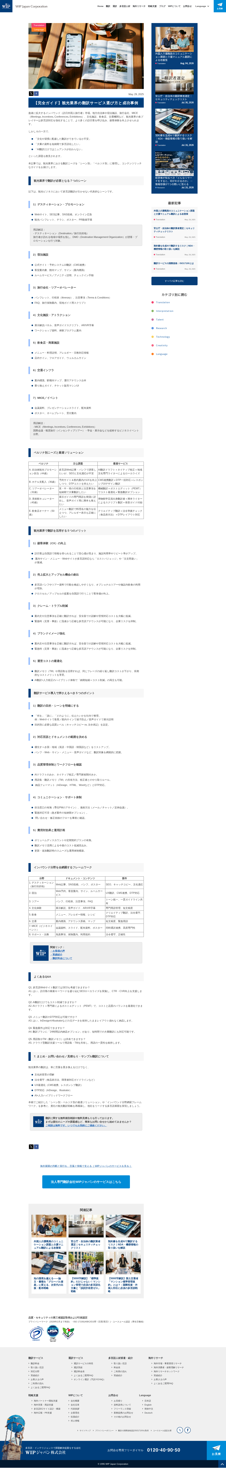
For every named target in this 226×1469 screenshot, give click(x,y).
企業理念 (75, 1413)
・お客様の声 (57, 951)
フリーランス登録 (122, 1409)
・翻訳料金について (61, 958)
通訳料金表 (79, 1371)
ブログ (162, 6)
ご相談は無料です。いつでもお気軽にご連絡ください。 (76, 1125)
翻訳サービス (35, 1358)
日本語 (148, 1401)
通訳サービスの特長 (83, 1363)
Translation (39, 25)
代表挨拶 (75, 1409)
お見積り (118, 1401)
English (148, 1405)
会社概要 (75, 1401)
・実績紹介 (56, 954)
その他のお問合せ (122, 1417)
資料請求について (122, 1405)
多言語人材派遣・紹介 (120, 1358)
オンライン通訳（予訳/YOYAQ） (89, 1379)
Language (39, 29)
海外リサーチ (139, 6)
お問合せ (187, 6)
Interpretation (164, 310)
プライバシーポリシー (104, 1431)
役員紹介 (75, 1417)
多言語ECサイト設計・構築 (47, 1409)
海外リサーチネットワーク (167, 1371)
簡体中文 (149, 1409)
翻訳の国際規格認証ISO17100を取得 (133, 1431)
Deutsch (149, 1413)
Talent (160, 319)
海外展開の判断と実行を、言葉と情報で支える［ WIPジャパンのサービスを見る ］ (86, 1166)
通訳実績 (78, 1367)
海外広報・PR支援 (43, 1413)
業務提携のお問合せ (123, 1413)
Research (161, 328)
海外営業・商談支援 (43, 1405)
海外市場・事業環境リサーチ (168, 1363)
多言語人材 (124, 6)
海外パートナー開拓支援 (45, 1401)
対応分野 (35, 1371)
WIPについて (174, 6)
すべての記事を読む (174, 281)
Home (100, 6)
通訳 (115, 6)
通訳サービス (75, 1358)
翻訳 (108, 6)
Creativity (162, 345)
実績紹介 (35, 1375)
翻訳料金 (35, 1363)
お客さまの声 (37, 1379)
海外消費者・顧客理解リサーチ (169, 1367)
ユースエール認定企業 (162, 1431)
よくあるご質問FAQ (40, 1387)
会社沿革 (75, 1405)
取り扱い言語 (37, 1367)
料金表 (117, 1367)
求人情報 (75, 1421)
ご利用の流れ (37, 1383)
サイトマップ (85, 1431)
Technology (163, 336)
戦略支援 (152, 6)
